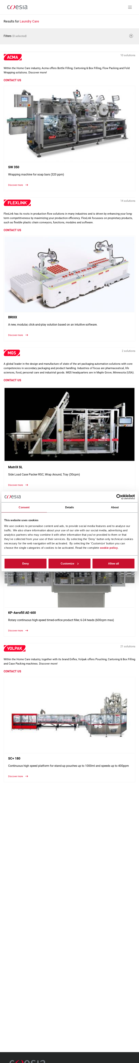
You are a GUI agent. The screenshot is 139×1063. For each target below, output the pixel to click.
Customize (67, 563)
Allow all (113, 563)
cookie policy (109, 547)
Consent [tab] (24, 507)
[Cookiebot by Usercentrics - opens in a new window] (119, 497)
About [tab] (115, 507)
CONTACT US (12, 80)
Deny (25, 563)
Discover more (16, 185)
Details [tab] (69, 507)
